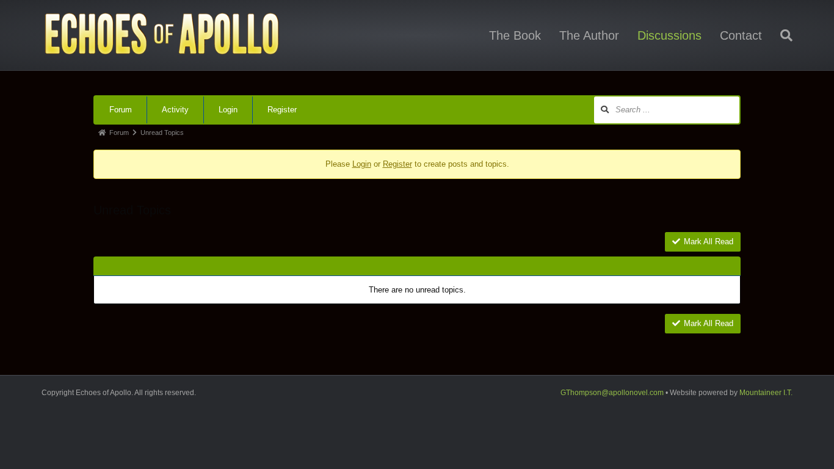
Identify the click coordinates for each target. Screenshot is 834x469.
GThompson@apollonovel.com (612, 392)
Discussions (669, 35)
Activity (175, 109)
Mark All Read (708, 241)
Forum (120, 109)
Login (228, 109)
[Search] (781, 35)
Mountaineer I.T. (765, 392)
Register (282, 109)
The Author (589, 35)
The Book (515, 35)
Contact (741, 35)
